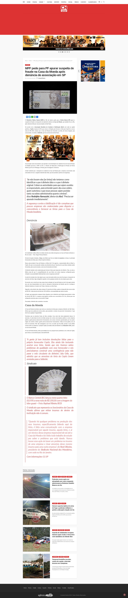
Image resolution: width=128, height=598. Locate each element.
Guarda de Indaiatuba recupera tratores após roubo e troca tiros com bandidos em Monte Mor (63, 534)
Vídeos (77, 2)
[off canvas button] (24, 2)
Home (28, 2)
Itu (59, 476)
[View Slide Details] (64, 43)
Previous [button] (25, 42)
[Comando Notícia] (64, 9)
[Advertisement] (64, 24)
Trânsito (69, 476)
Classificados (92, 2)
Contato (83, 2)
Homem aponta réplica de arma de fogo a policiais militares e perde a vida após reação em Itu (63, 508)
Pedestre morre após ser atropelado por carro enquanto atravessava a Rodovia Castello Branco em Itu (63, 482)
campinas (55, 556)
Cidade (41, 2)
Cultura (49, 2)
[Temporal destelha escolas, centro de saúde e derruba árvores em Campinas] (36, 566)
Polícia (35, 2)
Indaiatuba (61, 530)
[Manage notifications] (124, 595)
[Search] (104, 2)
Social (70, 2)
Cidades (54, 476)
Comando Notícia (41, 78)
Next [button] (103, 42)
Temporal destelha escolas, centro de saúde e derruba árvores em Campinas (61, 561)
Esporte (56, 2)
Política (63, 2)
